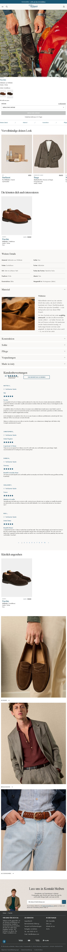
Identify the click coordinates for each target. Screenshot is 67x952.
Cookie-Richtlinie (38, 950)
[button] (2, 7)
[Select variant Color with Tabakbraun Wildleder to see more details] (3, 93)
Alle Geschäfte (50, 921)
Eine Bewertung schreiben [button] (36, 377)
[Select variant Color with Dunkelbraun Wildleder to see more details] (10, 94)
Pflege (5, 351)
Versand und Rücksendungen (33, 926)
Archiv (48, 929)
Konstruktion (8, 338)
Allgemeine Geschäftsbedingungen (10, 950)
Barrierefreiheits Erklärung (32, 924)
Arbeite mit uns (50, 926)
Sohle (4, 345)
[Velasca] (33, 6)
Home (4, 913)
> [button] (48, 543)
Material (6, 289)
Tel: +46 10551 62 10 (31, 932)
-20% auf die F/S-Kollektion (37, 2)
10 (44, 543)
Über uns (48, 924)
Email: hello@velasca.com (32, 934)
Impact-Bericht (28, 921)
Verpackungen (9, 357)
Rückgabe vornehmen (31, 929)
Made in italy (8, 364)
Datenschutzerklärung (47, 906)
